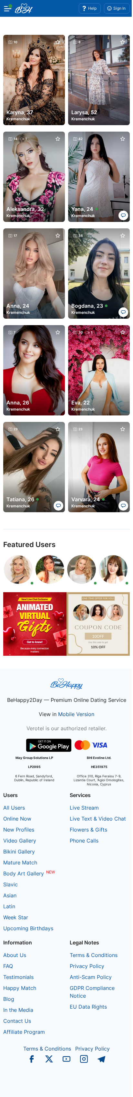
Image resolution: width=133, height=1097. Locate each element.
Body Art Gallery (23, 873)
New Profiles (18, 829)
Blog (8, 999)
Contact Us (17, 1021)
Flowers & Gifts (88, 829)
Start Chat (112, 1085)
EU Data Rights (88, 1006)
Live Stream (84, 807)
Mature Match (20, 862)
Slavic (10, 884)
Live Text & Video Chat (98, 818)
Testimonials (18, 977)
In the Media (18, 1010)
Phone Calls (84, 840)
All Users (14, 807)
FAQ (8, 966)
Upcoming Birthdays (28, 928)
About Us (14, 955)
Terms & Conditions (94, 955)
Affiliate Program (24, 1032)
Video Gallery (19, 840)
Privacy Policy (87, 966)
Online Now (17, 818)
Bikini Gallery (19, 851)
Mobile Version (76, 714)
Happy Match (19, 988)
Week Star (15, 917)
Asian (9, 895)
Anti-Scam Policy (91, 977)
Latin (9, 906)
